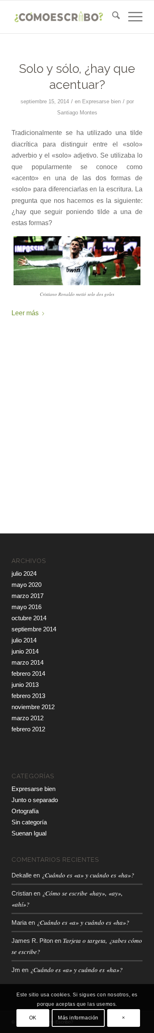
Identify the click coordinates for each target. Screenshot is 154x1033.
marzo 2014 (27, 662)
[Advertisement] (77, 452)
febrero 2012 (28, 729)
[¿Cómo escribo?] (63, 16)
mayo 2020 (26, 584)
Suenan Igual (28, 833)
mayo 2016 (26, 606)
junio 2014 (25, 651)
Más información (78, 1018)
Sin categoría (29, 822)
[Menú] (131, 16)
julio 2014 (24, 640)
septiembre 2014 (33, 629)
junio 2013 (25, 684)
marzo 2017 (27, 595)
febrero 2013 (28, 695)
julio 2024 (24, 573)
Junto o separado (34, 799)
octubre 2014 (28, 617)
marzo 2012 (27, 717)
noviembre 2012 (33, 706)
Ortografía (25, 810)
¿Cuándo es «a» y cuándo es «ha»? (87, 875)
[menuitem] (112, 16)
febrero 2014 (28, 673)
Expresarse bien (101, 101)
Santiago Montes (77, 112)
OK (33, 1018)
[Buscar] (112, 16)
